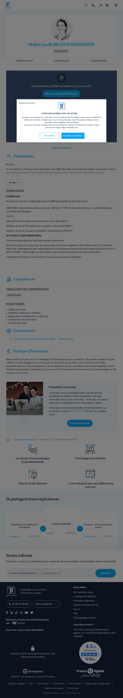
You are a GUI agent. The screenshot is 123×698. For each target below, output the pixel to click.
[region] (61, 121)
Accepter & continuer (73, 136)
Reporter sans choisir (27, 103)
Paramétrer (49, 136)
